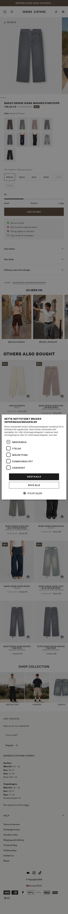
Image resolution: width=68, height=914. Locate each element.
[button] (34, 493)
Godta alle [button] (34, 476)
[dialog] (34, 457)
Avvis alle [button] (34, 485)
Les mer (53, 434)
